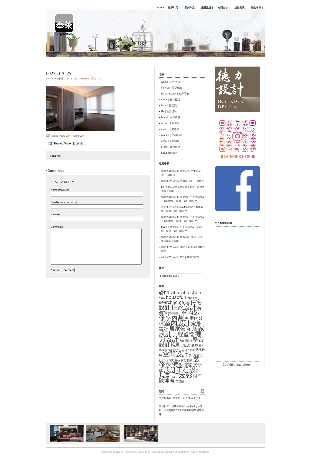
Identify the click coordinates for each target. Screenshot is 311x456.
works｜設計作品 (171, 81)
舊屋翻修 (174, 360)
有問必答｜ (224, 7)
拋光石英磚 (185, 340)
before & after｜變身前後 (175, 93)
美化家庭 (194, 355)
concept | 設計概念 (171, 87)
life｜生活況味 (169, 111)
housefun (176, 297)
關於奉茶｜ (257, 7)
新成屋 (186, 345)
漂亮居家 (190, 350)
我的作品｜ (191, 7)
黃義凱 (180, 381)
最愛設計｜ (207, 7)
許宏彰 (182, 375)
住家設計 (183, 307)
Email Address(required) (64, 202)
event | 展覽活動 (170, 141)
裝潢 (172, 364)
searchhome (171, 302)
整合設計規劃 (181, 342)
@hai (165, 292)
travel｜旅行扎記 (170, 99)
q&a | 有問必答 (169, 152)
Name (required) (60, 190)
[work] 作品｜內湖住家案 (185, 257)
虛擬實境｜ (241, 7)
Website (55, 214)
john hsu (192, 298)
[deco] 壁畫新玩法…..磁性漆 (188, 181)
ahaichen (191, 292)
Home (160, 7)
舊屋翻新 (187, 360)
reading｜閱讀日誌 (171, 135)
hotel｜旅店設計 (170, 105)
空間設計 (175, 354)
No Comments (81, 78)
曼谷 (194, 345)
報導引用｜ (174, 7)
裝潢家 (186, 365)
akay (162, 298)
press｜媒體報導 (170, 146)
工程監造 (183, 334)
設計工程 (176, 369)
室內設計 (177, 323)
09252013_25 (58, 73)
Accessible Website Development (170, 451)
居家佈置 (180, 329)
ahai (176, 292)
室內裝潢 (177, 318)
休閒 (187, 303)
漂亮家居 (178, 350)
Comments (57, 226)
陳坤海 (167, 381)
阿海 (197, 375)
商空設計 (174, 313)
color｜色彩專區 (170, 129)
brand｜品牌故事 (170, 117)
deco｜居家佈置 (170, 123)
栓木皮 (169, 350)
